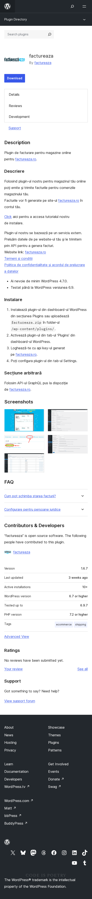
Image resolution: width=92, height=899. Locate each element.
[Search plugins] (49, 34)
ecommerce (64, 624)
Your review (13, 669)
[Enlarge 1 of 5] (38, 415)
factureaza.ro (25, 159)
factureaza (42, 63)
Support (15, 128)
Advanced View (16, 636)
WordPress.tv (17, 786)
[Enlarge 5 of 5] (82, 440)
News (8, 735)
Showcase (56, 727)
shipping (80, 624)
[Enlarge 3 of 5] (38, 459)
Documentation (16, 771)
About (9, 727)
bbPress (13, 815)
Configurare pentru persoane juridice (32, 510)
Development (19, 117)
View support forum (19, 701)
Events (53, 771)
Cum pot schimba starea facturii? (30, 496)
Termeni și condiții (18, 258)
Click (8, 217)
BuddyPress (16, 823)
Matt (10, 808)
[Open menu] (85, 6)
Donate (56, 779)
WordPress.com (18, 801)
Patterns (55, 750)
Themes (54, 735)
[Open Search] (72, 6)
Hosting (10, 742)
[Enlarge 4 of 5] (82, 415)
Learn (8, 764)
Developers (13, 779)
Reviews (15, 106)
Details (14, 94)
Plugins (53, 742)
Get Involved (58, 764)
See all (82, 669)
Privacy (10, 750)
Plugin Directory (15, 19)
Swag (54, 786)
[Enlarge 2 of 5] (38, 441)
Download (14, 78)
